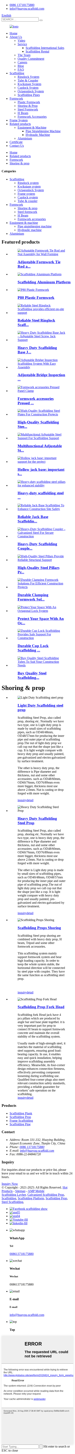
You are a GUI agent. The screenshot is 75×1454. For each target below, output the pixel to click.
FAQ (21, 69)
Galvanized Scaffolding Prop (45, 1194)
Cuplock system (28, 197)
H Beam (23, 113)
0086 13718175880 (22, 5)
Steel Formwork (28, 109)
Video (21, 40)
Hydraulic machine (30, 230)
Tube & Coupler (28, 80)
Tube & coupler (27, 201)
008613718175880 (22, 1254)
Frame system (26, 193)
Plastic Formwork (29, 102)
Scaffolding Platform (31, 1198)
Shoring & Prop (28, 105)
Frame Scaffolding (21, 1120)
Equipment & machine (24, 222)
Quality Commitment (31, 58)
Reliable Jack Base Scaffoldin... (33, 519)
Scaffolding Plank (21, 1113)
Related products (20, 124)
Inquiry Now (10, 1184)
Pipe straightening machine (35, 226)
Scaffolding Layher (14, 1194)
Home (13, 33)
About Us (16, 37)
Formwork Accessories (32, 116)
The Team (24, 55)
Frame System (19, 120)
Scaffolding (17, 73)
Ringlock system (28, 183)
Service (22, 44)
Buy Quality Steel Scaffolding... (32, 675)
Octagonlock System (31, 91)
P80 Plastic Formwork (36, 297)
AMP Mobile (36, 1191)
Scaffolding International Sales (45, 48)
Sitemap (20, 1191)
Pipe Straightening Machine (43, 131)
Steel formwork (27, 212)
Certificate (16, 142)
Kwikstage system (29, 186)
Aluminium (25, 138)
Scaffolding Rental (37, 51)
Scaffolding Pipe (20, 1124)
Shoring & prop (19, 163)
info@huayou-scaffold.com (27, 8)
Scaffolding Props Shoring (39, 928)
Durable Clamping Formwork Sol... (33, 597)
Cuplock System (28, 87)
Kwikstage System (29, 84)
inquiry (22, 800)
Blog (21, 66)
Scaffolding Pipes (29, 95)
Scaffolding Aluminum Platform (44, 282)
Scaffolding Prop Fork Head (41, 1007)
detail (30, 800)
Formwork (16, 98)
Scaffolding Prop (20, 1117)
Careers (22, 62)
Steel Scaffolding (12, 1202)
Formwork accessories (32, 219)
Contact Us (17, 145)
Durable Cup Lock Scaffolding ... (33, 648)
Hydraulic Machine (38, 134)
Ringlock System (28, 76)
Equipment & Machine (32, 127)
